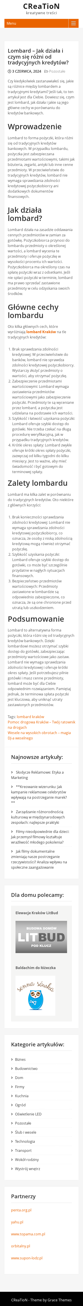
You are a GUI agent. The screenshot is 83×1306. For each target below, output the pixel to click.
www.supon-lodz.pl (26, 1258)
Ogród (20, 1105)
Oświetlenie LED (28, 1114)
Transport (23, 1150)
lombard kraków (30, 716)
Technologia (25, 1141)
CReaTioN (41, 6)
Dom (19, 1077)
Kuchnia (22, 1095)
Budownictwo (26, 1068)
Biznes (20, 1059)
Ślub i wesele (25, 1132)
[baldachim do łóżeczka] (35, 1014)
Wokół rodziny (27, 1159)
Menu (11, 23)
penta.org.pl (21, 1210)
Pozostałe (57, 71)
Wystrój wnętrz (27, 1168)
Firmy (19, 1086)
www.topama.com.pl (28, 1234)
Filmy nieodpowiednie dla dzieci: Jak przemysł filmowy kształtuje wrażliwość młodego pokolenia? (40, 837)
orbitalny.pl (20, 1246)
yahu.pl (17, 1222)
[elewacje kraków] (41, 951)
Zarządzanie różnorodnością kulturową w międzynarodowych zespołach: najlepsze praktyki (38, 817)
